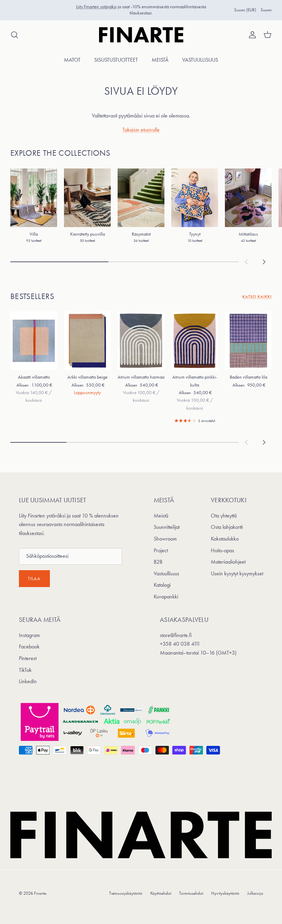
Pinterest (27, 658)
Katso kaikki (257, 296)
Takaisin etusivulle (141, 129)
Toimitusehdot (191, 893)
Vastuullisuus (200, 60)
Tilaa (34, 579)
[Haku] (14, 35)
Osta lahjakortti (227, 527)
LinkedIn (28, 681)
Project (161, 550)
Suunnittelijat (167, 527)
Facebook (29, 646)
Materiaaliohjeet (228, 561)
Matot (72, 60)
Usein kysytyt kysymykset (237, 573)
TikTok (25, 670)
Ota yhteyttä (224, 515)
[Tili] (251, 35)
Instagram (29, 635)
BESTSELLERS (32, 296)
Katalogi (162, 585)
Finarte (40, 893)
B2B (158, 561)
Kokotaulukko (225, 538)
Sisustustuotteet (116, 60)
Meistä (160, 60)
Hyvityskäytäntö (225, 893)
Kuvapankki (166, 596)
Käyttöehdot (160, 893)
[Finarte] (141, 34)
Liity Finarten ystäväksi (96, 7)
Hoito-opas (222, 550)
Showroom (165, 538)
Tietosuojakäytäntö (125, 893)
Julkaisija (255, 893)
